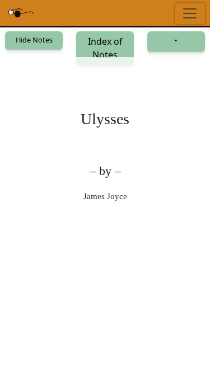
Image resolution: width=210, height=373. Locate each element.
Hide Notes (34, 40)
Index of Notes (105, 48)
